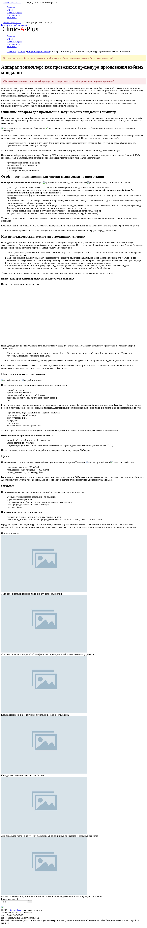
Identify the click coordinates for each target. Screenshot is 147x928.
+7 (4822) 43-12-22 (12, 2)
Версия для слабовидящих (14, 25)
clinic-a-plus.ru (15, 910)
